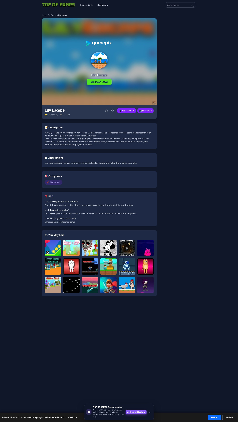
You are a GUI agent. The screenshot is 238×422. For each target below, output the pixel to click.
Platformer (52, 15)
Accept (214, 417)
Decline (229, 417)
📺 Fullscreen (145, 110)
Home (44, 15)
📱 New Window (126, 110)
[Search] (192, 6)
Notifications (102, 5)
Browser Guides (86, 5)
